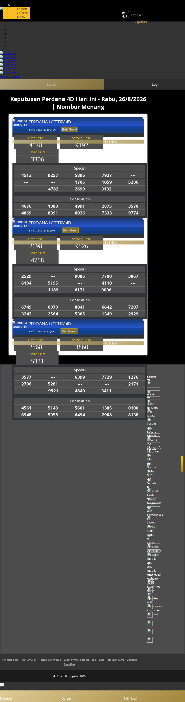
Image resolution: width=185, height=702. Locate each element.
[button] (6, 77)
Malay (20, 17)
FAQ (101, 660)
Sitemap (131, 660)
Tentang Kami (10, 660)
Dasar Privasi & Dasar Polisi (79, 660)
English (21, 9)
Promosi (6, 698)
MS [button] (9, 5)
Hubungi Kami (115, 660)
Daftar (52, 84)
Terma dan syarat (50, 660)
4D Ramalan (29, 660)
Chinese (22, 13)
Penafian (69, 664)
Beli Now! (111, 142)
